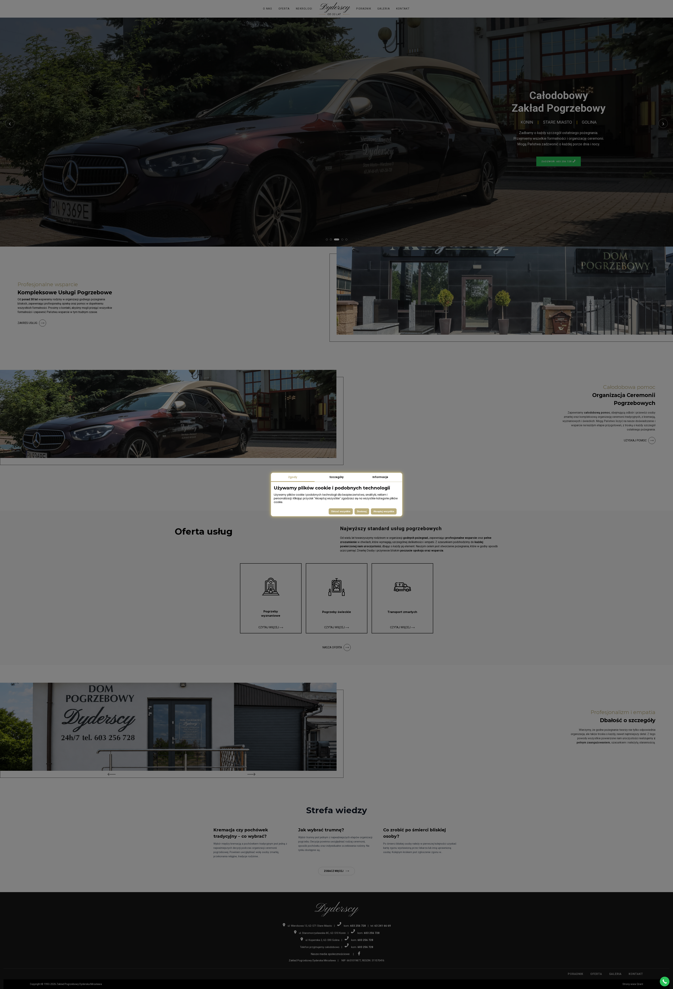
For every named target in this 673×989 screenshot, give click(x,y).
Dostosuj (362, 511)
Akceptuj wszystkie (383, 511)
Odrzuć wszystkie (340, 511)
